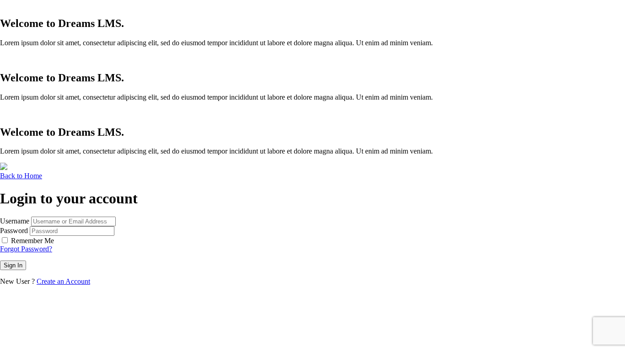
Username (14, 221)
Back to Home (21, 176)
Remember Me (32, 241)
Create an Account (63, 281)
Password (14, 230)
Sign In (13, 265)
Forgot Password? (26, 249)
